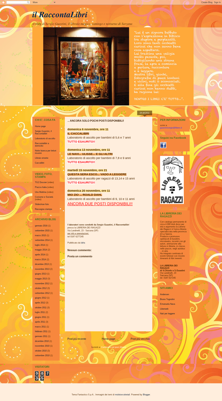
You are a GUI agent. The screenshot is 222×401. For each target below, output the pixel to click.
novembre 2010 (42, 346)
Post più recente (76, 338)
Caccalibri (39, 163)
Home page (108, 338)
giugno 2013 (40, 274)
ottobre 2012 (41, 288)
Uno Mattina (40, 192)
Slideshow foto (42, 204)
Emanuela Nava (167, 304)
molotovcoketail (122, 394)
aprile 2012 (40, 302)
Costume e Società (44, 197)
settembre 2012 (42, 293)
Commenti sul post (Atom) (113, 347)
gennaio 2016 (41, 225)
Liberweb (164, 309)
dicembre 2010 (42, 341)
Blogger (146, 394)
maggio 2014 (41, 249)
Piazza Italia (41, 187)
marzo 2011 (40, 326)
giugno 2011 (40, 317)
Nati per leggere (167, 313)
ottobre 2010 (41, 351)
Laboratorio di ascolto (45, 138)
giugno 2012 (40, 298)
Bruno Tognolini (167, 299)
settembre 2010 (42, 355)
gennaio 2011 (41, 336)
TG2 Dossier (41, 182)
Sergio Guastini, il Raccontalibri (43, 132)
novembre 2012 (42, 283)
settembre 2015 (42, 230)
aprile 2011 (40, 322)
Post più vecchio (140, 338)
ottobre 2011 (40, 307)
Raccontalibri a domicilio (42, 144)
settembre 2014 (42, 240)
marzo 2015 (40, 235)
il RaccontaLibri (59, 14)
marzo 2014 (40, 259)
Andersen (164, 294)
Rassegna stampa (43, 209)
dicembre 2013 (42, 264)
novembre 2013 (42, 269)
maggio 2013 (41, 278)
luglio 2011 (40, 312)
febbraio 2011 (41, 331)
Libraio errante (41, 158)
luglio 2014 (40, 245)
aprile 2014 (40, 254)
